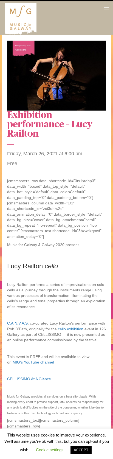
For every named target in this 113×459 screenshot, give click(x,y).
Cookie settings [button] (50, 449)
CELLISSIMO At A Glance (29, 379)
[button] (106, 19)
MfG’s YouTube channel (33, 362)
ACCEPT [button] (81, 450)
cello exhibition (70, 329)
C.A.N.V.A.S (17, 323)
